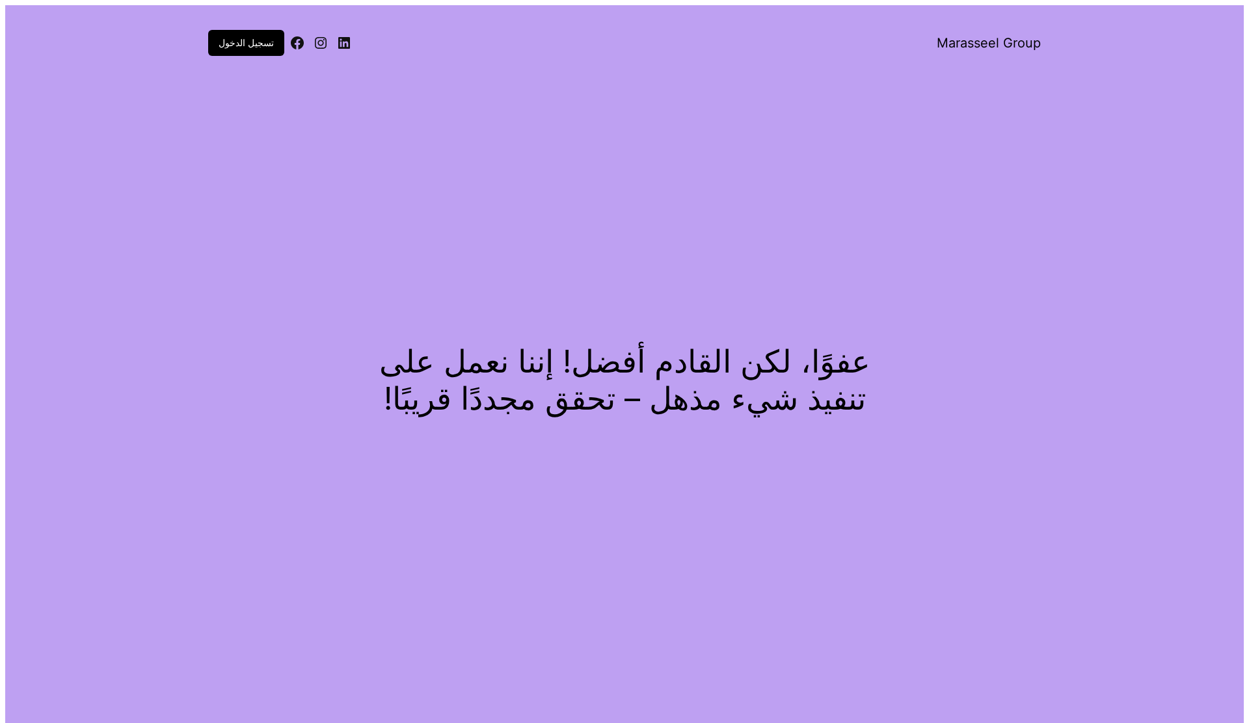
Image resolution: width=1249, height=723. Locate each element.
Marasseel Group (989, 43)
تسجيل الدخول (246, 42)
